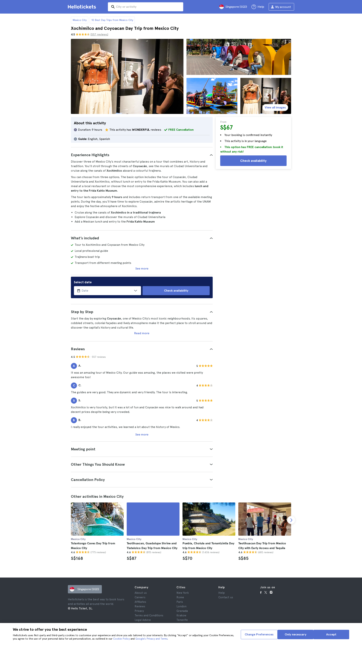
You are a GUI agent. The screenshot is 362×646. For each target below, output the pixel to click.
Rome (180, 597)
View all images (275, 107)
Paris (179, 602)
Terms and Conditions (149, 615)
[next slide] (291, 520)
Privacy (139, 611)
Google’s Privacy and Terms (151, 638)
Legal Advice (143, 620)
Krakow (181, 615)
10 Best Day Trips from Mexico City (112, 20)
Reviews (140, 606)
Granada (182, 611)
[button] (142, 155)
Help (221, 593)
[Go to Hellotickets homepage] (82, 7)
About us (141, 593)
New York (182, 593)
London (181, 606)
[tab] (142, 155)
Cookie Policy (121, 638)
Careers (140, 597)
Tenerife (182, 620)
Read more (141, 333)
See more (141, 268)
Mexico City (80, 20)
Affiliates (140, 602)
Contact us (225, 597)
